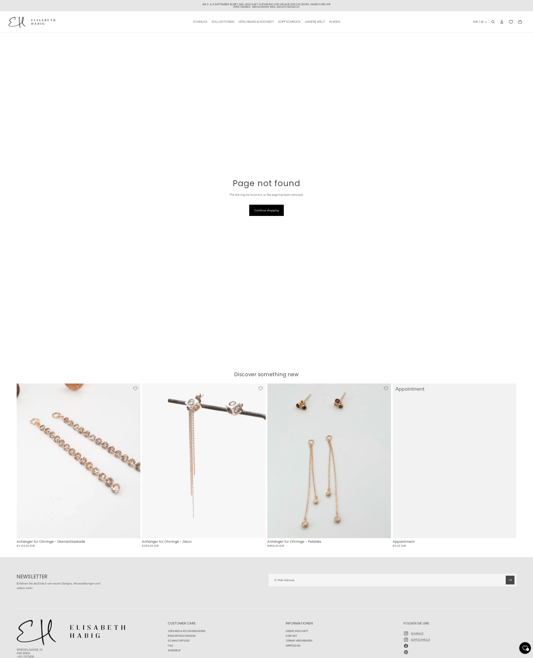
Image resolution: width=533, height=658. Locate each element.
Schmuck (417, 633)
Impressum (293, 645)
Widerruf (174, 650)
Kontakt (291, 636)
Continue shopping (266, 210)
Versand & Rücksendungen (186, 631)
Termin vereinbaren (299, 640)
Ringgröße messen (182, 636)
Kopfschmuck (420, 639)
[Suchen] (493, 21)
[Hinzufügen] (134, 531)
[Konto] (501, 21)
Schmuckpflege (179, 640)
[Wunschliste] (511, 21)
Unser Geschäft (297, 631)
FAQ (170, 645)
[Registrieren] (510, 580)
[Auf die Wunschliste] (135, 389)
